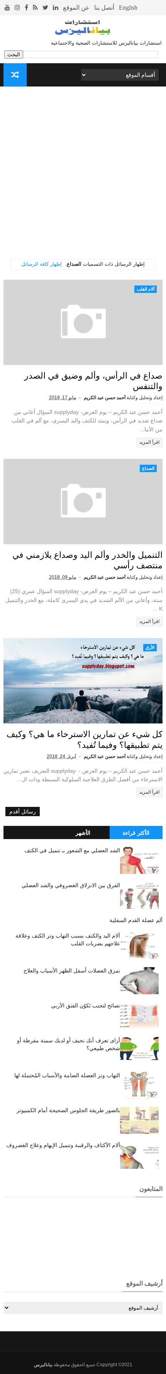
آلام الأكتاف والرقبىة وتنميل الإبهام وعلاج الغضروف (63, 1145)
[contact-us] (104, 7)
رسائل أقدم (22, 811)
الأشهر (83, 833)
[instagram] (17, 7)
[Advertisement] (83, 175)
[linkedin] (55, 7)
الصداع (148, 468)
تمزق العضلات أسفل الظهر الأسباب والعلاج (72, 970)
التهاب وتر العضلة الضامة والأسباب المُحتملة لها (67, 1075)
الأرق (150, 647)
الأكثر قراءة (136, 833)
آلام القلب (145, 289)
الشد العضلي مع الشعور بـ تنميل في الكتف (72, 850)
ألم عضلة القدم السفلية (136, 920)
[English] (128, 7)
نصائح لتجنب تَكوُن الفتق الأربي (85, 1005)
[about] (76, 7)
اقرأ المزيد (149, 442)
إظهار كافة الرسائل (41, 264)
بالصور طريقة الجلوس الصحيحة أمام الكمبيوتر (68, 1110)
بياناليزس (43, 1364)
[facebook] (26, 7)
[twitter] (45, 7)
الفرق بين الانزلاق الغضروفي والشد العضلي (71, 885)
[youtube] (7, 7)
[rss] (35, 7)
